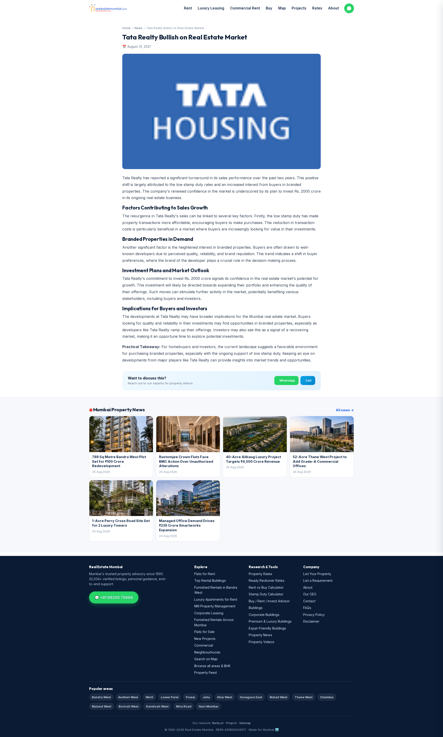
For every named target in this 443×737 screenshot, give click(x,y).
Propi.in (231, 723)
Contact (309, 601)
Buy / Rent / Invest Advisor (269, 601)
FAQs (307, 608)
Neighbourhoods (207, 652)
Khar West (224, 697)
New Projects (205, 639)
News (138, 28)
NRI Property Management (214, 606)
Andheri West (128, 697)
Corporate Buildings (264, 615)
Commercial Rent (245, 8)
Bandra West (101, 697)
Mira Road (184, 706)
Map (282, 8)
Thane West (304, 697)
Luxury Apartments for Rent (215, 599)
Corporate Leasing (208, 613)
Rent (188, 8)
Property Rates (260, 574)
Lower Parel (170, 697)
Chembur (327, 697)
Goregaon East (251, 697)
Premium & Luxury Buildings (270, 621)
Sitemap (245, 723)
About (333, 8)
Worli (149, 697)
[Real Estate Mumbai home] (108, 8)
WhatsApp (287, 380)
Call (308, 380)
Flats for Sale (204, 632)
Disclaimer (311, 621)
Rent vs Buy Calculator (266, 587)
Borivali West (129, 706)
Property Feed (205, 672)
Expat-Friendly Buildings (267, 628)
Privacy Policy (314, 615)
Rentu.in (218, 723)
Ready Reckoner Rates (266, 580)
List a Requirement (317, 580)
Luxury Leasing (211, 8)
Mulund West (101, 706)
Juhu (206, 697)
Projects (299, 8)
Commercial (203, 645)
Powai (190, 697)
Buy (269, 8)
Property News (260, 635)
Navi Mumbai (208, 706)
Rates (317, 8)
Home (126, 28)
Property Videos (261, 642)
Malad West (278, 697)
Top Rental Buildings (210, 580)
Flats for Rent (204, 574)
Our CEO (309, 594)
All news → (345, 410)
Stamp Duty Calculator (266, 594)
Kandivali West (157, 706)
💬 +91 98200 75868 (114, 597)
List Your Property (317, 574)
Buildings (256, 608)
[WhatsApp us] (349, 8)
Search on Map (206, 659)
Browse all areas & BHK (212, 666)
